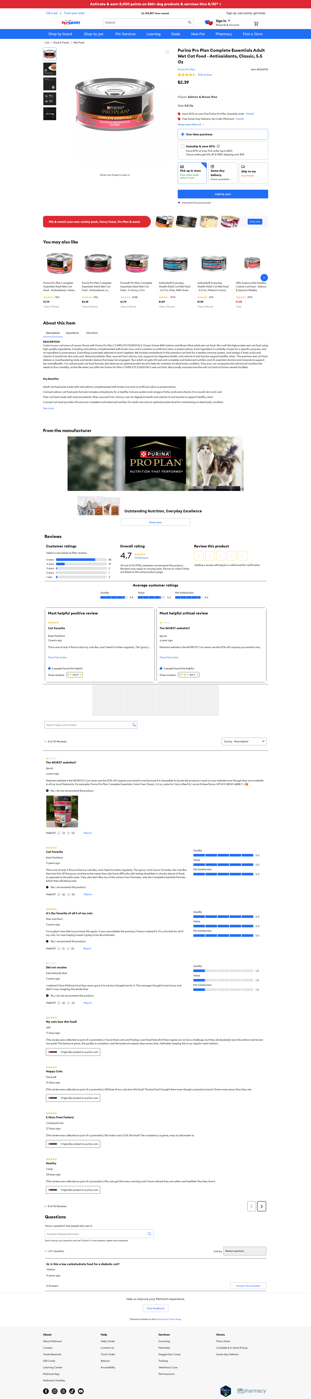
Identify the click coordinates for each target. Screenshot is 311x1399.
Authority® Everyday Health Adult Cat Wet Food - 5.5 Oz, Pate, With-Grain (174, 286)
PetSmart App (51, 1374)
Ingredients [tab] (72, 332)
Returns (105, 1360)
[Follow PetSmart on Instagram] (55, 1391)
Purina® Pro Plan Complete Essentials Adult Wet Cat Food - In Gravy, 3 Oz (136, 286)
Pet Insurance (166, 1374)
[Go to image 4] (49, 99)
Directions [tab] (92, 332)
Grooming (164, 1341)
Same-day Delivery (227, 1354)
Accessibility (108, 1367)
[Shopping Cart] (261, 24)
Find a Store (223, 1341)
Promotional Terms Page (168, 1319)
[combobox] (148, 22)
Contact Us (107, 1347)
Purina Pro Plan (186, 69)
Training (163, 1360)
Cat (47, 42)
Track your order (74, 13)
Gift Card (51, 13)
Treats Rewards (52, 1354)
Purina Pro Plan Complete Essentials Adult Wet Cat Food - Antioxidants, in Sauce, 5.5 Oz (96, 286)
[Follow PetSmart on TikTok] (72, 1391)
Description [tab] (53, 332)
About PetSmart (52, 1341)
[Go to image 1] (49, 54)
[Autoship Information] (218, 146)
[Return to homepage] (71, 22)
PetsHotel (164, 1347)
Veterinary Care (167, 1367)
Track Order (108, 1354)
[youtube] (81, 1391)
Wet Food (78, 42)
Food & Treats (61, 42)
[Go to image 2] (49, 69)
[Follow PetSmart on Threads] (63, 1391)
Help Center (108, 1341)
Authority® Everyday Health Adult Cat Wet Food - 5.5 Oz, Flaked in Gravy (213, 286)
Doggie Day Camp (169, 1354)
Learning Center (52, 1367)
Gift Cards (49, 1360)
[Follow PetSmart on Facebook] (46, 1391)
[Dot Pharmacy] (251, 1391)
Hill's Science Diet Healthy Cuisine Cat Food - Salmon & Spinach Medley (251, 286)
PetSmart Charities (54, 1380)
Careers (47, 1347)
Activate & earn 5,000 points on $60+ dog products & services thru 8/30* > (155, 4)
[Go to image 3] (49, 84)
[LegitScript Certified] (225, 1391)
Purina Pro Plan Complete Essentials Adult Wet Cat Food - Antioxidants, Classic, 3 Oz (59, 286)
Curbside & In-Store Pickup (232, 1347)
